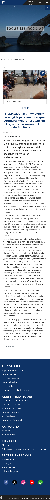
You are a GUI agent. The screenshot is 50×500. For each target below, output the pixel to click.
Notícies (6, 430)
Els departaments (10, 378)
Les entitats (7, 386)
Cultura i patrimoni (11, 404)
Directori (6, 445)
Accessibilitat (8, 459)
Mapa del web (8, 467)
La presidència (9, 374)
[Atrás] (4, 68)
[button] (22, 108)
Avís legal (6, 463)
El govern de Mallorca (12, 370)
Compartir (11, 347)
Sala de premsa (9, 434)
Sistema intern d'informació (15, 390)
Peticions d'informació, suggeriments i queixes (24, 449)
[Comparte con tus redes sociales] (47, 7)
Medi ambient (8, 416)
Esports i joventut (10, 412)
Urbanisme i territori (12, 420)
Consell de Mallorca (1, 497)
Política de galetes (11, 471)
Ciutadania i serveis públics (15, 400)
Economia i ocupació (12, 408)
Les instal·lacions (10, 382)
